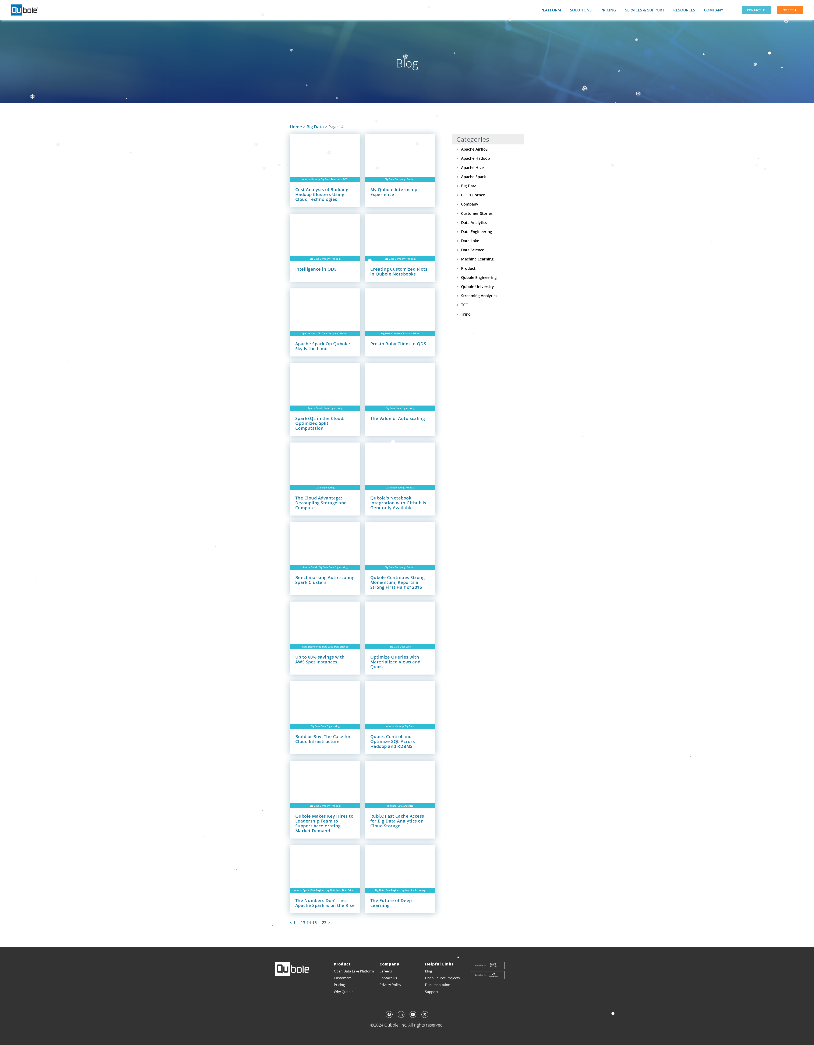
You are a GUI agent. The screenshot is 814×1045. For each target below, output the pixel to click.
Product (411, 179)
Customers (342, 978)
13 (303, 922)
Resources (684, 10)
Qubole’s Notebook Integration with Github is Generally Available (398, 503)
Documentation (437, 984)
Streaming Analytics (479, 295)
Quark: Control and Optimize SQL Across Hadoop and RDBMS (392, 741)
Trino (416, 333)
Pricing (608, 10)
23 (324, 922)
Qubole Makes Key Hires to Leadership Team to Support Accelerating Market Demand (324, 823)
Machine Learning (415, 890)
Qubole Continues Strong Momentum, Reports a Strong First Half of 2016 (397, 582)
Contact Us (756, 10)
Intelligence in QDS (316, 269)
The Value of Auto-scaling (397, 418)
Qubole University (477, 286)
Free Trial (790, 10)
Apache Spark (309, 333)
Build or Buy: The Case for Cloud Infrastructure (323, 739)
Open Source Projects (442, 978)
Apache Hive (472, 167)
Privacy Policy (390, 984)
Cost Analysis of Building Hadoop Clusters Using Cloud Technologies (321, 194)
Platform (551, 10)
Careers (385, 971)
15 (314, 922)
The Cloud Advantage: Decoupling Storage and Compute (321, 503)
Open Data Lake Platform (354, 971)
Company (713, 10)
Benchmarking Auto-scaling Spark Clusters (325, 580)
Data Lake (336, 179)
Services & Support (645, 10)
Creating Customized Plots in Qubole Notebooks (399, 271)
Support (431, 991)
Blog (428, 971)
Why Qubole (343, 991)
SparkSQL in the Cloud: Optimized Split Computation (319, 423)
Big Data (315, 127)
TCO (345, 179)
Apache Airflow (475, 149)
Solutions (581, 10)
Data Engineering (333, 408)
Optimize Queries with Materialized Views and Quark (395, 662)
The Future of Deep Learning (391, 903)
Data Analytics (405, 805)
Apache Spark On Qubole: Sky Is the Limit (322, 346)
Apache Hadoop (311, 179)
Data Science (341, 646)
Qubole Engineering (479, 277)
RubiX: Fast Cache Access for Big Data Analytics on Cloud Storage (397, 821)
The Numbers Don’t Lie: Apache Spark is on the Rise (325, 903)
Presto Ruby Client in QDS (398, 344)
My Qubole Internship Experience (393, 192)
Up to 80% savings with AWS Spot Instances (320, 659)
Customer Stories (477, 213)
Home (296, 127)
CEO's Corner (473, 194)
